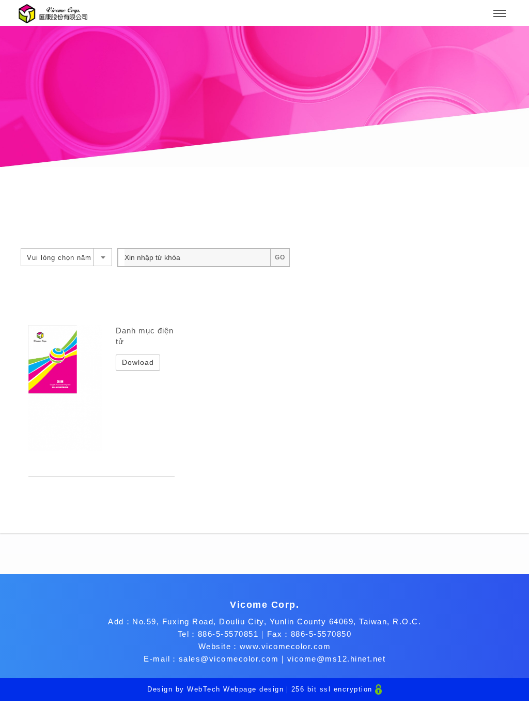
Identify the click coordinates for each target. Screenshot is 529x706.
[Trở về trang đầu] (53, 14)
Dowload (138, 362)
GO (280, 257)
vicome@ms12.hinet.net (336, 658)
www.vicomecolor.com (285, 646)
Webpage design (253, 689)
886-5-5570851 (228, 634)
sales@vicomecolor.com (229, 658)
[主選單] (499, 14)
